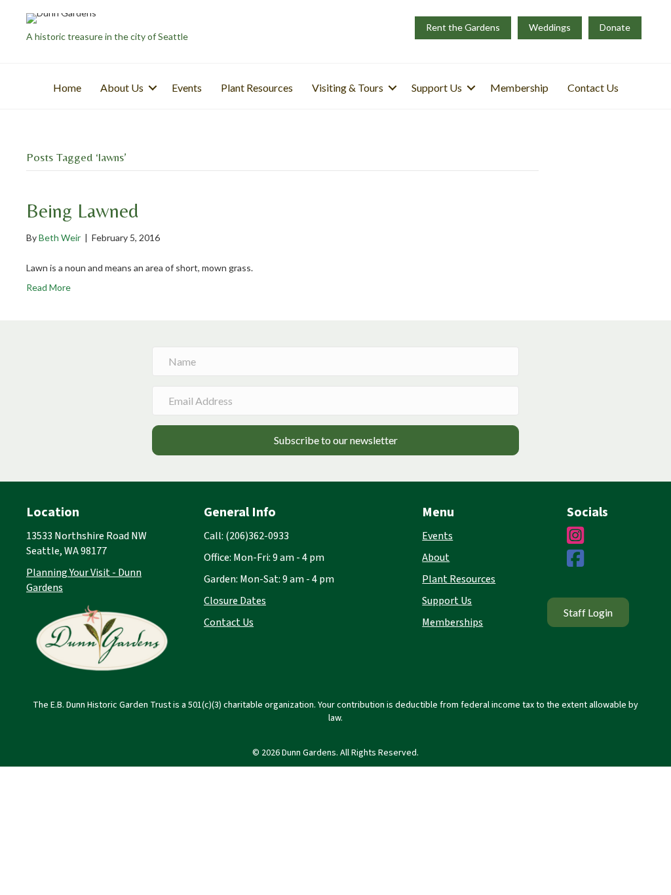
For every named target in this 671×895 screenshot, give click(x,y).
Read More (48, 287)
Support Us (437, 87)
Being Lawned (82, 210)
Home (67, 87)
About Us (122, 87)
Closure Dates (235, 601)
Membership (519, 87)
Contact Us (593, 87)
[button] (153, 87)
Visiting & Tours (347, 87)
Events (187, 87)
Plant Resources (257, 87)
